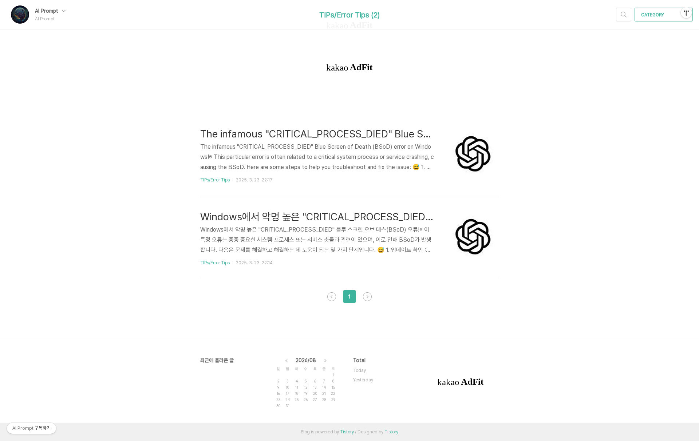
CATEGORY (653, 14)
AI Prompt (47, 11)
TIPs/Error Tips (215, 180)
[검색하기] (623, 14)
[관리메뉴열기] (686, 12)
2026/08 (306, 360)
